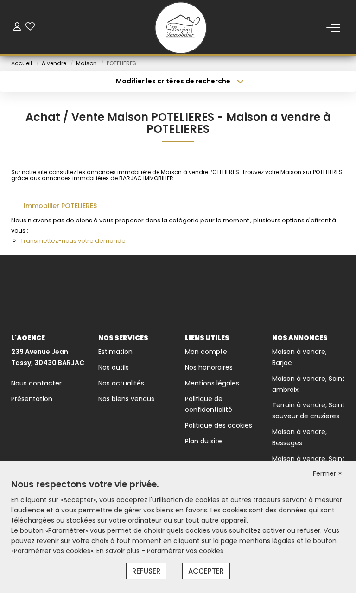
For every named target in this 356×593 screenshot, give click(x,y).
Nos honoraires (209, 367)
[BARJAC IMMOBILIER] (181, 28)
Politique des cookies (218, 425)
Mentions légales (212, 383)
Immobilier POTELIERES (60, 205)
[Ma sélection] (30, 27)
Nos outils (113, 367)
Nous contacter (36, 383)
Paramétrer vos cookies (185, 550)
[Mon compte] (17, 27)
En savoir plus (118, 550)
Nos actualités (121, 383)
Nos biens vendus (126, 399)
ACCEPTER (206, 571)
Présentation (31, 399)
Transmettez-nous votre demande (73, 240)
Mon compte (206, 351)
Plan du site (203, 441)
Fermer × (327, 473)
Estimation (115, 351)
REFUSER (146, 571)
